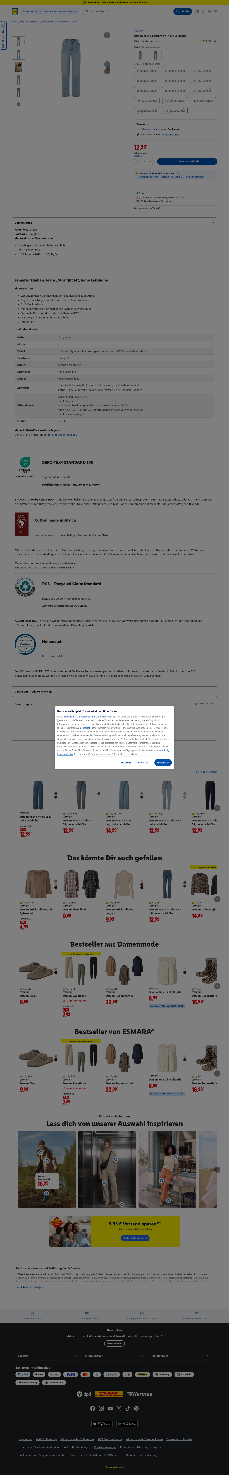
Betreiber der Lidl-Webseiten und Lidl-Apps (84, 716)
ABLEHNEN (126, 762)
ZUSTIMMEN (163, 762)
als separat (85, 727)
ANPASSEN (143, 762)
